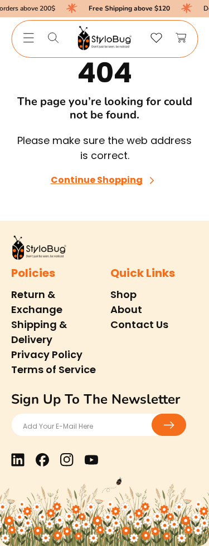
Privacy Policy (46, 354)
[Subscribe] (169, 425)
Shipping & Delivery (39, 331)
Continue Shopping (97, 180)
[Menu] (28, 38)
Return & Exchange (36, 301)
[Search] (53, 38)
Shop (123, 294)
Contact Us (139, 324)
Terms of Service (53, 369)
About (126, 309)
